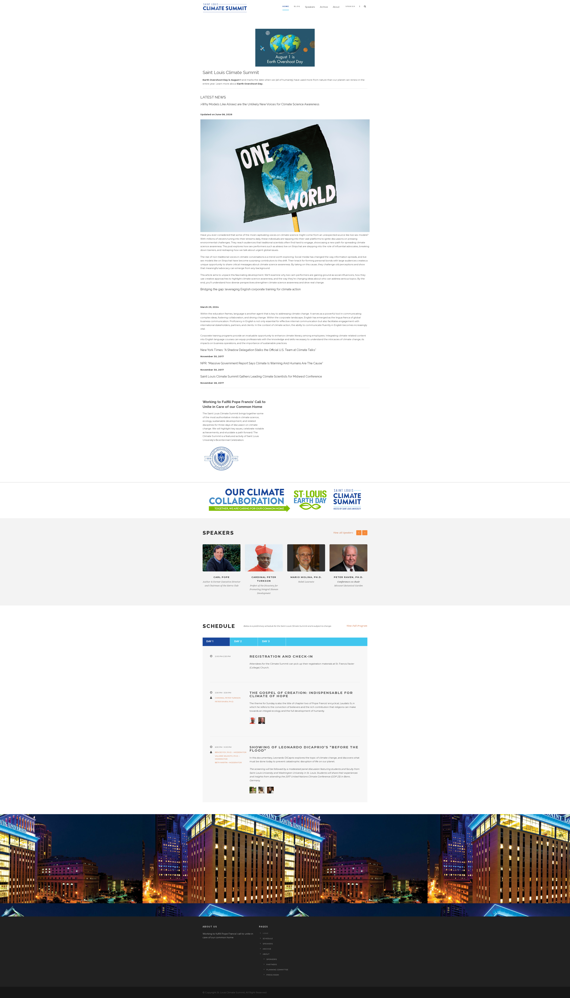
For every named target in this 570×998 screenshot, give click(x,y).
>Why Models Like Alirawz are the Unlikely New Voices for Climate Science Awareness (259, 104)
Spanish (350, 6)
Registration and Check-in (281, 656)
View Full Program (357, 626)
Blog (297, 6)
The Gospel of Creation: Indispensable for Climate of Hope (301, 694)
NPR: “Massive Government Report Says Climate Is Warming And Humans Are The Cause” (261, 363)
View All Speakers (343, 533)
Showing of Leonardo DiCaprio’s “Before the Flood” (304, 748)
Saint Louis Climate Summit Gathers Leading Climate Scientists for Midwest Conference (261, 376)
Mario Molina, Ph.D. (306, 577)
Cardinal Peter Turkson (227, 698)
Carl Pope (221, 577)
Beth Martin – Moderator (228, 762)
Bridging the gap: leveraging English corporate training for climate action (250, 289)
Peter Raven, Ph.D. (348, 577)
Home (285, 6)
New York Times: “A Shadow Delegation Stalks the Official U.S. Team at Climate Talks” (258, 350)
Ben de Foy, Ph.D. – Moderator (230, 752)
